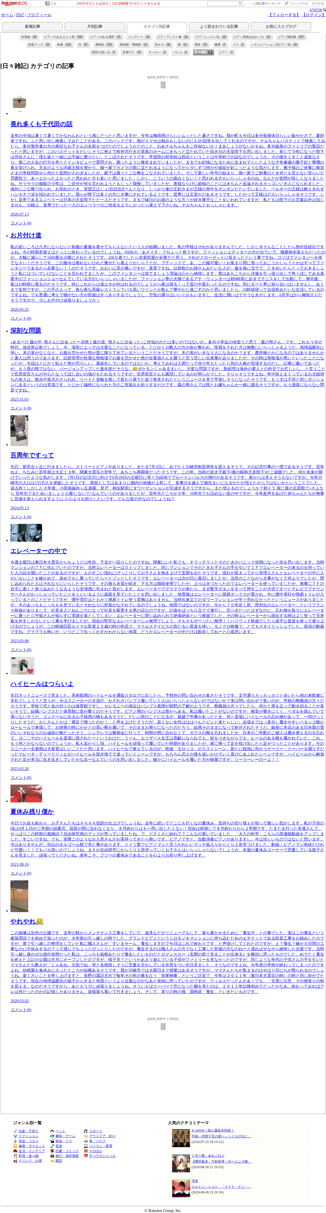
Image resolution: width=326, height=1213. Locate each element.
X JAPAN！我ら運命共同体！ (213, 1130)
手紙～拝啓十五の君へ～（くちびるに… (221, 1136)
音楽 (53, 3)
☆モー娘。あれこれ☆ (208, 1156)
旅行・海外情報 (67, 1156)
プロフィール (39, 15)
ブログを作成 (299, 3)
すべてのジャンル (102, 1156)
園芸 (59, 1161)
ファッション (28, 1136)
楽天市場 (318, 3)
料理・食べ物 (28, 1156)
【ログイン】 (314, 15)
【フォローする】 (284, 15)
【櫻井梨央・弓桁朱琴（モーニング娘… (221, 1161)
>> (264, 3)
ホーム (7, 15)
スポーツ (95, 1131)
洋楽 (195, 1181)
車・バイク (97, 1141)
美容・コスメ (28, 1141)
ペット (60, 1131)
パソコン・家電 (100, 1146)
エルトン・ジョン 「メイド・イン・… (221, 1187)
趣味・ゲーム (65, 1136)
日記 (20, 15)
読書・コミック (67, 1151)
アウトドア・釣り (102, 1136)
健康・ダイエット (32, 1146)
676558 (316, 10)
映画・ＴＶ (64, 1141)
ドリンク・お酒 (30, 1161)
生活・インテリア (32, 1151)
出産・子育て (28, 1131)
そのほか (95, 1151)
